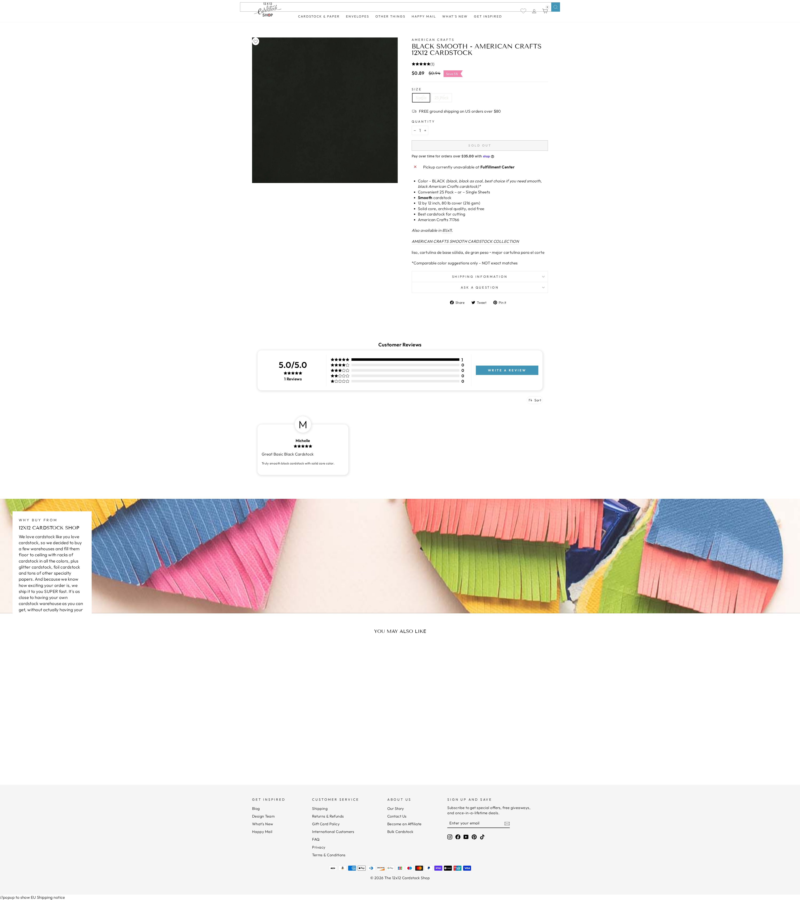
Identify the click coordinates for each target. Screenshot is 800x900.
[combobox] (400, 7)
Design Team (263, 816)
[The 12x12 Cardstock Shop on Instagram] (449, 836)
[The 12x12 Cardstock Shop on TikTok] (482, 836)
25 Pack (442, 97)
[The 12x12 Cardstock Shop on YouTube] (466, 836)
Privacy (318, 847)
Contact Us (397, 816)
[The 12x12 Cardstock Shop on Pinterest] (474, 836)
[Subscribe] (507, 823)
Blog (256, 808)
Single (421, 97)
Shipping (320, 808)
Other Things (390, 16)
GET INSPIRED (488, 16)
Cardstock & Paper (319, 16)
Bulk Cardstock (400, 831)
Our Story (395, 808)
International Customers (333, 831)
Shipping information (480, 277)
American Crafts (433, 40)
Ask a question (480, 287)
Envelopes (357, 16)
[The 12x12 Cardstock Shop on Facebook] (457, 836)
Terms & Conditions (329, 855)
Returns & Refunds (328, 816)
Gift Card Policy (326, 824)
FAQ (316, 839)
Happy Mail (262, 831)
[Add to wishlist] (255, 41)
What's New (455, 16)
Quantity (423, 121)
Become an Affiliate (404, 824)
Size (417, 89)
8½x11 (447, 230)
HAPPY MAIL (424, 16)
